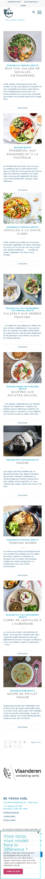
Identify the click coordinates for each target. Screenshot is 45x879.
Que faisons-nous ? (14, 1)
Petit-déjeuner (31, 386)
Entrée (23, 691)
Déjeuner (11, 65)
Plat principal (23, 65)
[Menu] (38, 13)
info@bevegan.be (11, 812)
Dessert (20, 386)
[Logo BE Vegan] (18, 13)
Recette (34, 65)
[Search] (32, 13)
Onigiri (22, 463)
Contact (23, 5)
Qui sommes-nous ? (31, 1)
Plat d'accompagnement (27, 308)
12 (10, 746)
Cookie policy (9, 816)
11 (5, 746)
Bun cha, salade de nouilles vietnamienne (22, 72)
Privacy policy (9, 820)
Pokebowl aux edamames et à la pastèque (22, 154)
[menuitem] (14, 1)
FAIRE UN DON (13, 871)
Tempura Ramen (22, 543)
